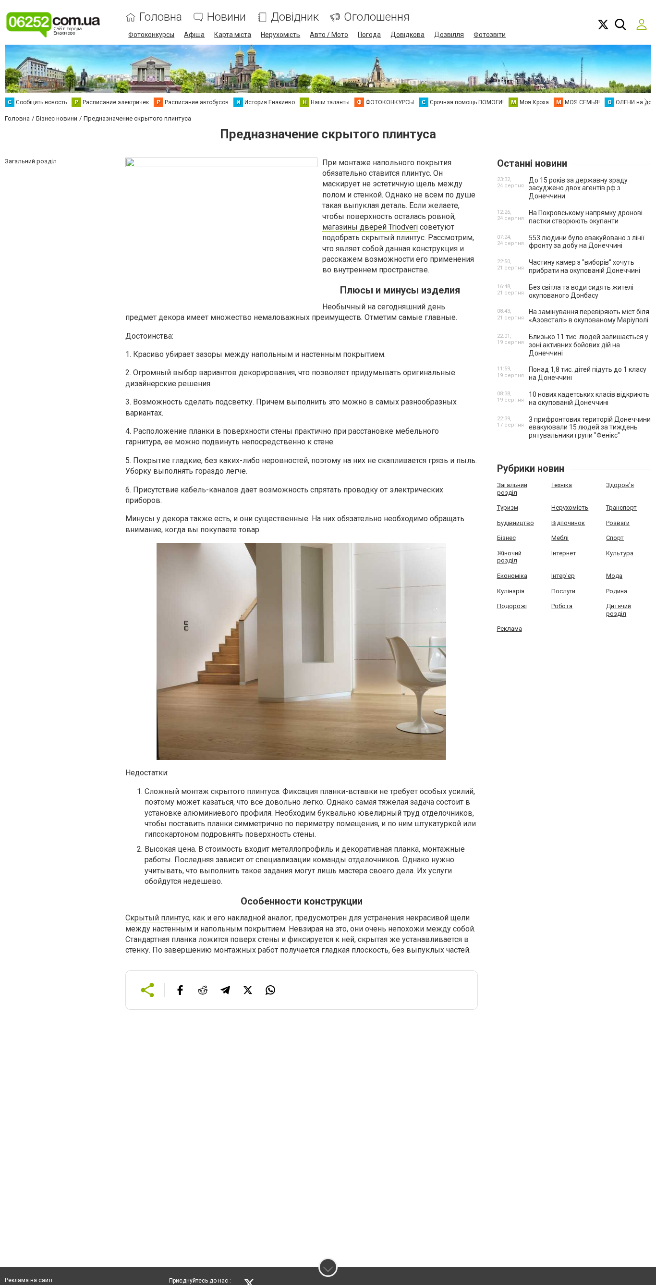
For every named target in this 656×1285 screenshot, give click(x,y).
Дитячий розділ (618, 609)
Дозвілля (449, 34)
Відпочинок (568, 522)
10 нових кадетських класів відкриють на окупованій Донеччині (589, 398)
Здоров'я (620, 485)
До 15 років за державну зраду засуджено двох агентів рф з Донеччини (578, 188)
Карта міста (232, 34)
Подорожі (512, 606)
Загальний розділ (512, 488)
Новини (226, 17)
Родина (616, 591)
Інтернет (563, 553)
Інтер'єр (563, 575)
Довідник (295, 17)
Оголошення (377, 17)
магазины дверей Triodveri (370, 227)
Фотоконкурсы (151, 34)
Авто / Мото (329, 34)
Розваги (618, 522)
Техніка (561, 485)
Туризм (507, 507)
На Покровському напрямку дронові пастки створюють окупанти (586, 217)
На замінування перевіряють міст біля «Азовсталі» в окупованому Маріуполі (589, 316)
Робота (561, 606)
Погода (369, 34)
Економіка (512, 575)
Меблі (560, 537)
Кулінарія (510, 591)
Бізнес (506, 537)
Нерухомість (280, 34)
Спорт (615, 537)
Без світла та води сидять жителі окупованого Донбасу (581, 291)
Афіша (194, 34)
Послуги (563, 591)
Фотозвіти (490, 34)
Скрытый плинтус (157, 917)
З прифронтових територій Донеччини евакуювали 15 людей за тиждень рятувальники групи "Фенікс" (590, 428)
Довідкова (407, 34)
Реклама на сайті (28, 1280)
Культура (619, 553)
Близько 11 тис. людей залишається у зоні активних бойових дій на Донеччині (588, 345)
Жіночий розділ (509, 557)
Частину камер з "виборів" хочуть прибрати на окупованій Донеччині (584, 266)
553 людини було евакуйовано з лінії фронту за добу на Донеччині (586, 242)
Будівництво (515, 522)
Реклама (509, 628)
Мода (614, 575)
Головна (160, 17)
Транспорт (621, 507)
